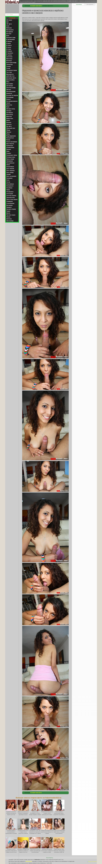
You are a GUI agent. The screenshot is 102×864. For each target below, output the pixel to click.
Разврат (8, 153)
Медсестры (9, 118)
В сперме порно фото (36, 5)
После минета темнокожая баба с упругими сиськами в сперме (58, 814)
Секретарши (10, 166)
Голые (8, 68)
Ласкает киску (10, 108)
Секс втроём (10, 168)
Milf (7, 22)
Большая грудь (10, 37)
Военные (9, 60)
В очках (8, 49)
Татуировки (9, 191)
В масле (8, 47)
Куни (7, 106)
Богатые (8, 33)
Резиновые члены (11, 155)
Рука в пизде (10, 159)
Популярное (79, 4)
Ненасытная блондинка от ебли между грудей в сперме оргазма (35, 814)
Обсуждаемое (90, 4)
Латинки (8, 110)
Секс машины (10, 170)
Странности (9, 186)
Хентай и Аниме (11, 209)
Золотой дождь (11, 87)
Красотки (9, 105)
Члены (8, 217)
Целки (8, 213)
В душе (8, 43)
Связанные (9, 161)
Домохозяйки (10, 79)
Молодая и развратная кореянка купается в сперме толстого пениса (23, 851)
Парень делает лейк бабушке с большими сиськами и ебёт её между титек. (58, 851)
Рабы (7, 151)
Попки (8, 139)
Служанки (9, 178)
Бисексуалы (10, 29)
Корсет (8, 99)
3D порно (9, 20)
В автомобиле (10, 39)
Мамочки (9, 116)
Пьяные (8, 149)
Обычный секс (10, 128)
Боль (7, 35)
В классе (9, 45)
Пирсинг (8, 132)
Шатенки (9, 218)
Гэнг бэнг (9, 72)
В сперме (9, 51)
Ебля (7, 81)
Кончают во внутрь (12, 95)
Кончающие (10, 97)
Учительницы (10, 203)
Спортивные (10, 184)
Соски (8, 182)
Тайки (8, 189)
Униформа (9, 201)
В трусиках (9, 53)
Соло (8, 180)
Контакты (49, 857)
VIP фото (9, 24)
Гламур (8, 66)
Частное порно (10, 215)
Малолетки (9, 114)
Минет (8, 120)
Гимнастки (9, 64)
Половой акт (10, 137)
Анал (7, 26)
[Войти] (12, 8)
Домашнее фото (11, 78)
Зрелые (8, 89)
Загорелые (9, 85)
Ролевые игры (10, 157)
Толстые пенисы (11, 195)
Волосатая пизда (11, 62)
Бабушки (9, 27)
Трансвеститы (10, 197)
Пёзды (8, 130)
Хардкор (9, 207)
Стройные (9, 187)
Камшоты (9, 93)
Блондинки (9, 31)
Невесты (8, 124)
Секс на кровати (11, 176)
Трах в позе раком (11, 199)
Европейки (9, 83)
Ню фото (9, 126)
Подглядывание (11, 136)
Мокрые (8, 122)
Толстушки (9, 193)
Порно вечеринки (11, 141)
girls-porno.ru (29, 861)
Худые (8, 211)
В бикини (9, 41)
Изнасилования (10, 91)
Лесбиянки (9, 112)
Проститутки (10, 143)
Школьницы (10, 220)
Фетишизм (9, 205)
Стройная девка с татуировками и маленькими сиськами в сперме (11, 832)
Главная (12, 18)
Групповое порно (11, 70)
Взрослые (9, 58)
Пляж (8, 134)
